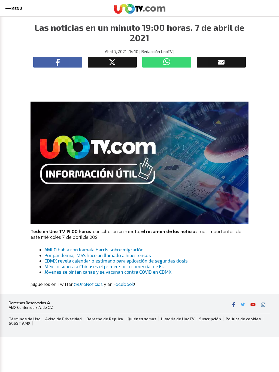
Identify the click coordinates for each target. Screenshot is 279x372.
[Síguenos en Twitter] (243, 305)
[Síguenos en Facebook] (233, 305)
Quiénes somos (142, 319)
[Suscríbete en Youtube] (253, 305)
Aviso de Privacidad (63, 319)
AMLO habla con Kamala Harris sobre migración (94, 249)
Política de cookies (243, 319)
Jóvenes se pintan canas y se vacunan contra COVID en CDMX (108, 272)
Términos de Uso (25, 319)
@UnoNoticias (88, 284)
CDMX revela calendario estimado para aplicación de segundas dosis (116, 260)
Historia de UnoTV (178, 319)
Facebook (124, 284)
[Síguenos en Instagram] (263, 305)
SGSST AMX (19, 323)
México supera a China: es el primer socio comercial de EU (104, 266)
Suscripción (210, 319)
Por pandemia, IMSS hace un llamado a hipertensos (97, 255)
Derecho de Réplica (104, 319)
